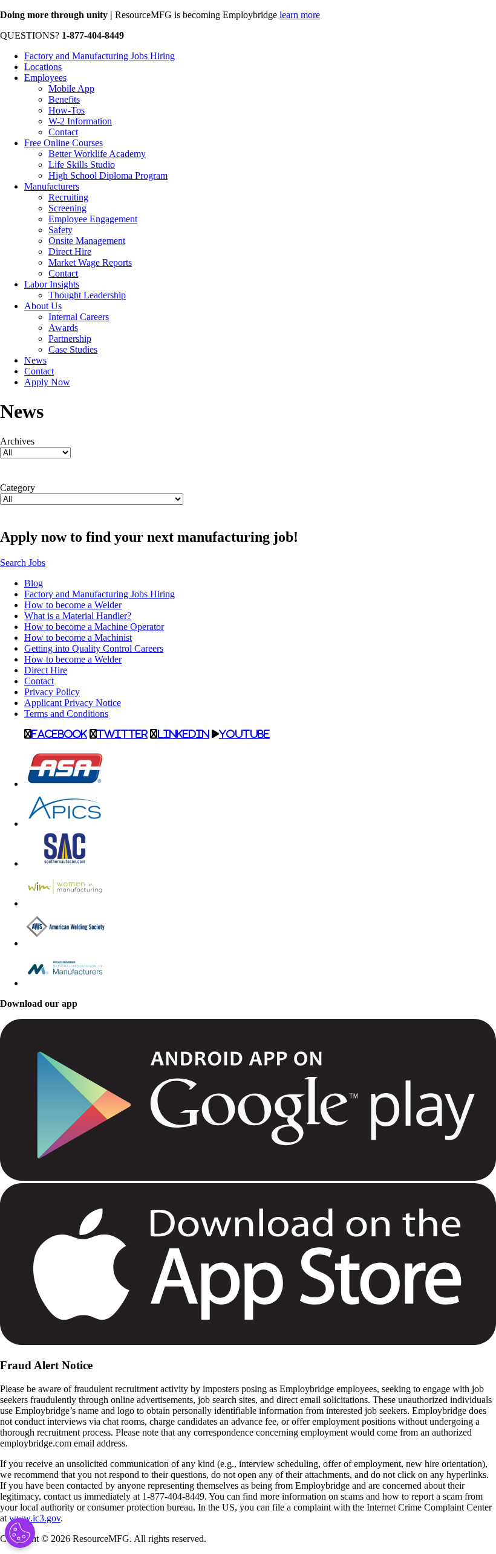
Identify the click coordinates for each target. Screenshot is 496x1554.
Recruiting (68, 197)
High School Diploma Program (108, 175)
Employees (45, 77)
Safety (60, 230)
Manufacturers (51, 186)
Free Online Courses (63, 143)
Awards (63, 328)
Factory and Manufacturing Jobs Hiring (99, 56)
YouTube (244, 734)
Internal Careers (78, 317)
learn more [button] (299, 15)
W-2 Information (80, 121)
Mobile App (71, 88)
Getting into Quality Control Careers (93, 648)
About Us (43, 306)
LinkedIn (183, 734)
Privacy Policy (52, 692)
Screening (67, 208)
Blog (33, 583)
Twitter (122, 734)
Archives (17, 441)
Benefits (64, 99)
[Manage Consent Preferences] (20, 1533)
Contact (63, 132)
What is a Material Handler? (77, 616)
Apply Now (47, 382)
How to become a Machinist (78, 637)
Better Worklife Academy (97, 154)
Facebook (59, 734)
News (35, 360)
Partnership (69, 338)
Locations (43, 67)
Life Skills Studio (81, 164)
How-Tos (66, 110)
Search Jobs (22, 562)
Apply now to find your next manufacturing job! (149, 537)
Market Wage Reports (90, 262)
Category (17, 488)
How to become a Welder (73, 605)
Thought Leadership (87, 295)
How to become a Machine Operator (94, 626)
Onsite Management (86, 241)
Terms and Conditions (66, 713)
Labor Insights (51, 284)
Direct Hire (69, 251)
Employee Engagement (92, 219)
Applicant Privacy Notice (72, 703)
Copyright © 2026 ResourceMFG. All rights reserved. (103, 1538)
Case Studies (72, 349)
